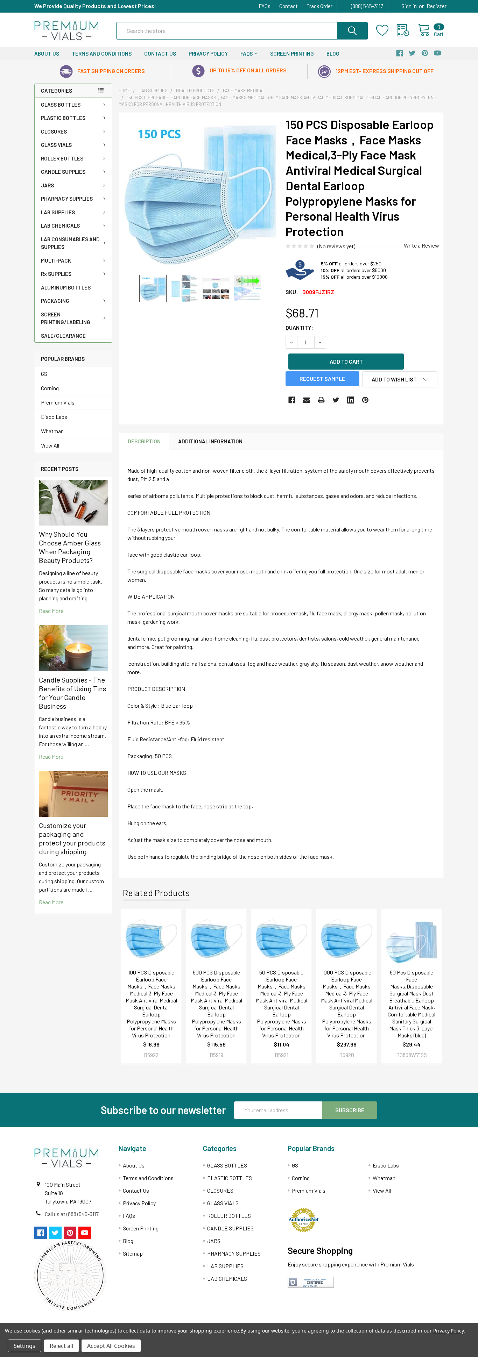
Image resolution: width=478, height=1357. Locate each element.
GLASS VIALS (56, 145)
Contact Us (160, 53)
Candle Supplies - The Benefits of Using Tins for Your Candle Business (72, 693)
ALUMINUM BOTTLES (66, 287)
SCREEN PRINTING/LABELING (65, 318)
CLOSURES (54, 131)
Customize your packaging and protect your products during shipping (72, 838)
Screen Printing (292, 53)
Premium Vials (58, 402)
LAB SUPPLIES (58, 212)
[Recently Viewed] (407, 30)
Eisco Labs (54, 416)
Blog (332, 53)
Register (437, 6)
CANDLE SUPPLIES (63, 172)
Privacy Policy (208, 53)
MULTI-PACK (56, 260)
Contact (288, 6)
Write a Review (421, 245)
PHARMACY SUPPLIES (67, 198)
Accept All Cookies (111, 1346)
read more (51, 610)
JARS (47, 185)
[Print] (321, 400)
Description (144, 441)
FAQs (264, 6)
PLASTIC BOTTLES (63, 118)
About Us (46, 53)
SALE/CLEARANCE (63, 336)
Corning (50, 388)
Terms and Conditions (102, 53)
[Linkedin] (350, 400)
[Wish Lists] (386, 30)
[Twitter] (336, 400)
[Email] (306, 400)
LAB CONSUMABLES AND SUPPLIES (70, 243)
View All (50, 445)
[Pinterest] (365, 400)
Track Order (319, 6)
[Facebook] (292, 400)
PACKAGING (55, 301)
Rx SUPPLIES (56, 274)
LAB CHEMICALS (60, 225)
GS (44, 373)
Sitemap (133, 1253)
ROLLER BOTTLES (62, 158)
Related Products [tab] (156, 892)
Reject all (61, 1346)
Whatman (52, 431)
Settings (24, 1346)
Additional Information (210, 441)
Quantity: (299, 327)
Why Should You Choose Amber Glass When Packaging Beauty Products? (70, 547)
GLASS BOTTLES (60, 104)
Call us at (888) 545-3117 (72, 1213)
